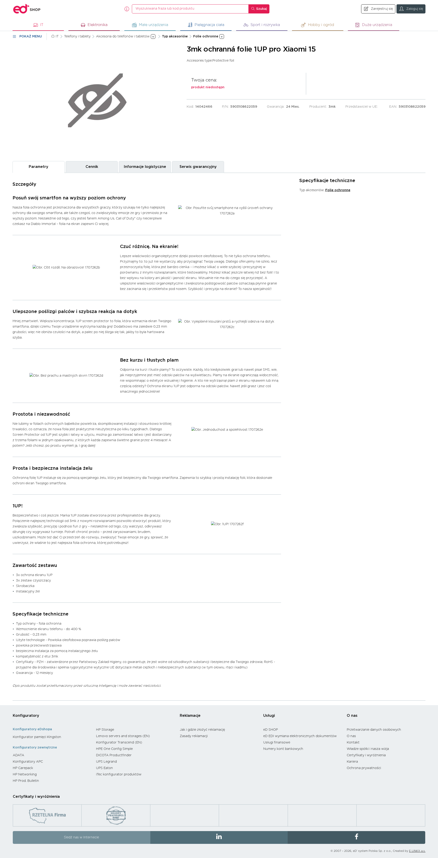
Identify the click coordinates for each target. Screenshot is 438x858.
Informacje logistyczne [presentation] (145, 167)
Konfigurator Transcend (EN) (119, 742)
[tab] (39, 167)
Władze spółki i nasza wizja (368, 749)
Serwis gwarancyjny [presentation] (198, 167)
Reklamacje (190, 715)
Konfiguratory (26, 715)
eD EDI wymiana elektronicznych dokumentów (300, 736)
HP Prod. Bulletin (26, 780)
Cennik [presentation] (92, 167)
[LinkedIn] (219, 837)
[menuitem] (52, 737)
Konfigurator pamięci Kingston (37, 737)
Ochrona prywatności (364, 768)
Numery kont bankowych (283, 749)
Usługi (269, 715)
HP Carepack (23, 768)
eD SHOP (270, 729)
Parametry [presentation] (38, 167)
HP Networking (25, 774)
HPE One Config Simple (114, 749)
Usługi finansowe (276, 742)
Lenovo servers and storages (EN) (123, 736)
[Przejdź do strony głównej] (27, 9)
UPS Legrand (106, 761)
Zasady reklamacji (194, 736)
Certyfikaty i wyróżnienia (366, 755)
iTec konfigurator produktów (118, 774)
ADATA (18, 755)
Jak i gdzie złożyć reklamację (202, 729)
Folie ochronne (337, 190)
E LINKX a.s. (417, 851)
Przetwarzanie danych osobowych (374, 729)
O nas (352, 715)
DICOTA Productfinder (114, 755)
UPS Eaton (104, 768)
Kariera (352, 761)
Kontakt (353, 742)
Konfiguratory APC (28, 761)
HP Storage (105, 729)
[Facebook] (356, 837)
